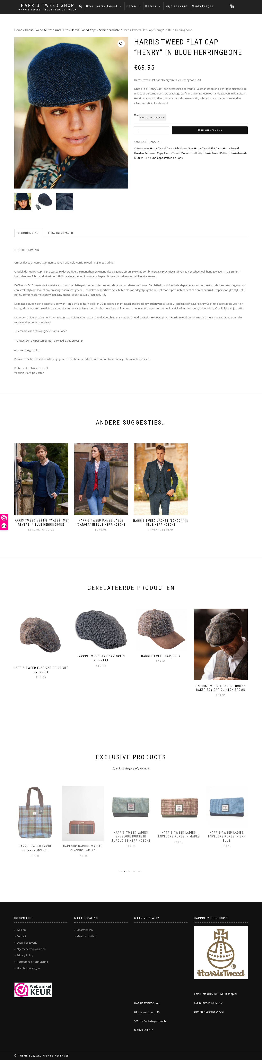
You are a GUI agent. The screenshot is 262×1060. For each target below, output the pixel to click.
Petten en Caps (173, 158)
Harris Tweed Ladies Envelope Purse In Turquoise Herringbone (131, 836)
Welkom (22, 930)
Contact (21, 936)
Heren (131, 6)
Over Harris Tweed (101, 6)
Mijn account (177, 6)
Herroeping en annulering (32, 961)
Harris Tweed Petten (216, 153)
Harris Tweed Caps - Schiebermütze (95, 30)
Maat (136, 115)
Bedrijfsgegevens (27, 942)
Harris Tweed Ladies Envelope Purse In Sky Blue (226, 836)
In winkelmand (211, 130)
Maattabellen (85, 930)
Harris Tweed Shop (48, 5)
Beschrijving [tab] (28, 232)
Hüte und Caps (154, 158)
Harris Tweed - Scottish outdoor (47, 9)
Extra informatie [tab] (60, 232)
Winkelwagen (203, 6)
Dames (151, 6)
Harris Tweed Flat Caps (208, 148)
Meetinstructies (86, 936)
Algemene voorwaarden (31, 949)
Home (18, 30)
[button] (81, 6)
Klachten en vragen (28, 968)
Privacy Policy (25, 955)
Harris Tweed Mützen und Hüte (46, 30)
